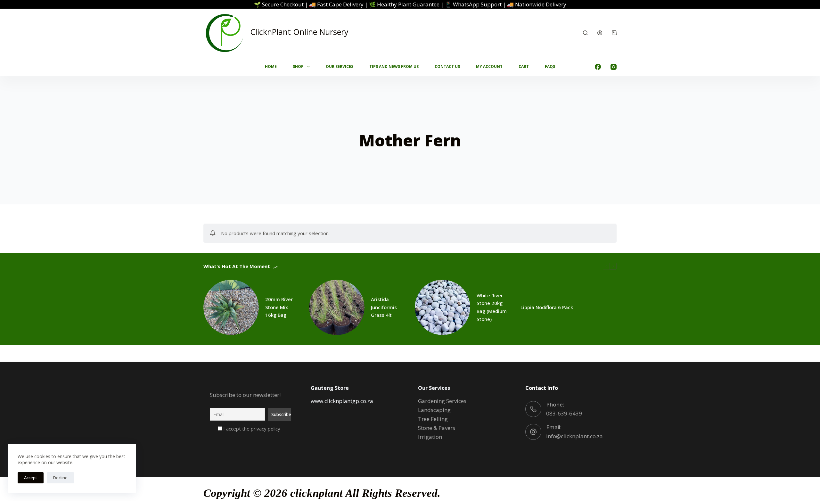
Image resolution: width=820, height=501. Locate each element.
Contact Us (447, 66)
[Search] (585, 32)
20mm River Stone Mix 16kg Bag (279, 307)
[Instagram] (614, 67)
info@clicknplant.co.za (574, 436)
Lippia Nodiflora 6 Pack (547, 307)
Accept (30, 477)
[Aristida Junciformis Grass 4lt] (337, 307)
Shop (298, 66)
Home (271, 66)
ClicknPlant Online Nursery (299, 31)
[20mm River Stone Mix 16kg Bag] (231, 307)
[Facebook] (598, 67)
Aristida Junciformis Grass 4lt (384, 307)
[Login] (599, 32)
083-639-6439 (564, 413)
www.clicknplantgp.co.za (342, 401)
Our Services (339, 66)
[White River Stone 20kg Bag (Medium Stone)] (442, 307)
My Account (489, 66)
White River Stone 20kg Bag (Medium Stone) (492, 307)
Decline (60, 477)
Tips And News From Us (394, 66)
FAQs (550, 66)
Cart (524, 66)
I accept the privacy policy (251, 428)
